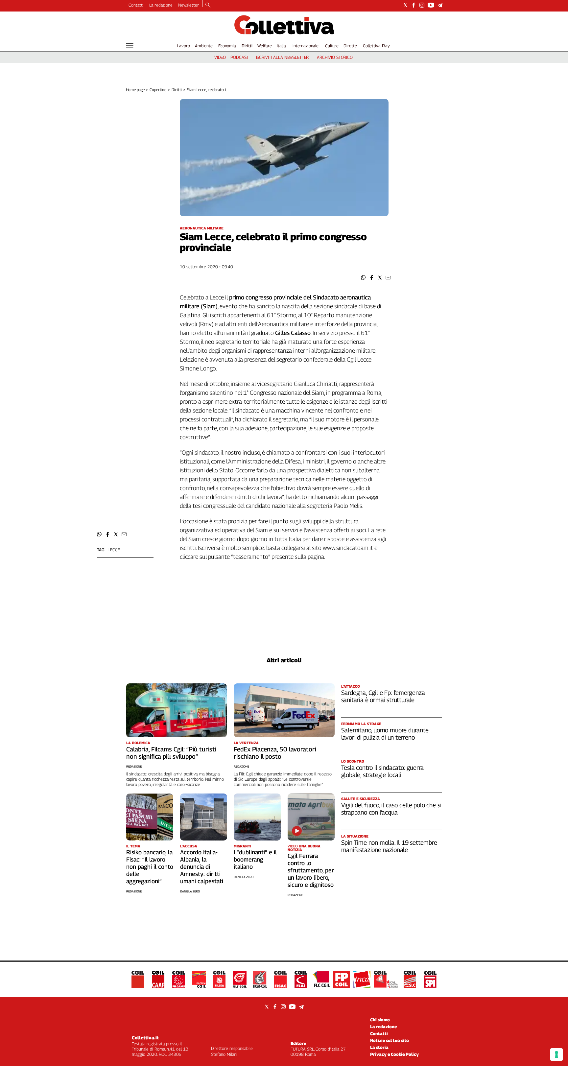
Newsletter (188, 5)
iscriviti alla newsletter (282, 57)
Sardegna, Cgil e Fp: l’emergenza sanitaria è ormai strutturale (383, 696)
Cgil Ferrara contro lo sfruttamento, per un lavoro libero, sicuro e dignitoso (311, 870)
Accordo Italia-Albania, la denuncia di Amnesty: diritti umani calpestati (201, 867)
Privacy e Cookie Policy (394, 1054)
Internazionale (306, 45)
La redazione (161, 5)
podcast (239, 57)
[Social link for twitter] (405, 5)
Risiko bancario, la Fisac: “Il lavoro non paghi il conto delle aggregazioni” (149, 867)
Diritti (247, 45)
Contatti (136, 5)
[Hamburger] (129, 45)
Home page (135, 89)
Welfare (264, 45)
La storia (379, 1047)
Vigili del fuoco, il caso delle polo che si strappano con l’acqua (391, 808)
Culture (332, 45)
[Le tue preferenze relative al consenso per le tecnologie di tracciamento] (556, 1054)
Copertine (158, 89)
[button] (363, 277)
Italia (281, 45)
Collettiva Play (376, 45)
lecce (114, 549)
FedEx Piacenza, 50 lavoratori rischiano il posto (275, 753)
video (220, 57)
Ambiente (204, 45)
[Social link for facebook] (413, 5)
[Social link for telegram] (440, 5)
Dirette (350, 45)
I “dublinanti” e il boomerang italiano (255, 859)
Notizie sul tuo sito (389, 1040)
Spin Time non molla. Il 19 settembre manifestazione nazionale (389, 846)
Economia (227, 45)
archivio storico (335, 57)
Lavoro (183, 45)
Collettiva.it (145, 1037)
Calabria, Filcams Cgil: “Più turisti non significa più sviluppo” (171, 753)
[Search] (207, 6)
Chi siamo (380, 1019)
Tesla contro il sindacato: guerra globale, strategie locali (382, 771)
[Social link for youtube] (431, 5)
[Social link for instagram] (421, 5)
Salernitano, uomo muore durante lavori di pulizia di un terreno (385, 733)
